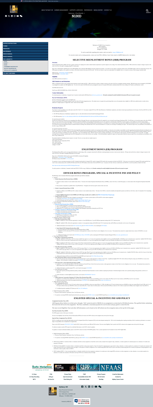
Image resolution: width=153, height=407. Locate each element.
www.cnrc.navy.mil (69, 158)
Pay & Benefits (80, 13)
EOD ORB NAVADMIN (88, 225)
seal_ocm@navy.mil (100, 260)
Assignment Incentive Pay (11, 66)
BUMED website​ (85, 337)
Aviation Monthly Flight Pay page (84, 200)
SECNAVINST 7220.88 (77, 198)
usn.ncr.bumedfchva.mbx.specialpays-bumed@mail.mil (118, 294)
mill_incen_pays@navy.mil (97, 95)
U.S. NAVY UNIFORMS (9, 73)
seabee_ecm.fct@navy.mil (106, 280)
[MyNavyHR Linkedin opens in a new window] (12, 16)
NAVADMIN (87, 234)
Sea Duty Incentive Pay (10, 68)
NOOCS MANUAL (8, 56)
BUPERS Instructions (9, 43)
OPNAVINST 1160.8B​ (63, 72)
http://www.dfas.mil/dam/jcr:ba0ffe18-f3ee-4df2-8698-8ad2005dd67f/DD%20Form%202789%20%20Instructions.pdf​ (84, 116)
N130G (5, 64)
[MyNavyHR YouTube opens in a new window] (18, 16)
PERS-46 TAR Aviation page (84, 201)
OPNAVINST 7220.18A (66, 198)
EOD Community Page (77, 225)
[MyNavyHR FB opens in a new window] (6, 16)
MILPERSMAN (7, 51)
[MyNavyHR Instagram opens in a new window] (14, 16)
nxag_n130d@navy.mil (118, 52)
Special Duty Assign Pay (10, 70)
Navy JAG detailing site (82, 288)
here (66, 78)
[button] (54, 1)
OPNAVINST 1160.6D (69, 324)
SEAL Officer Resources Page (97, 256)
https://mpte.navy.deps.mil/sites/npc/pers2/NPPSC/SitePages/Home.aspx (66, 165)
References (72, 13)
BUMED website (91, 294)
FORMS (5, 46)
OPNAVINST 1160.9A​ (62, 157)
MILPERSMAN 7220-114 (90, 274)
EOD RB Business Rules (79, 234)
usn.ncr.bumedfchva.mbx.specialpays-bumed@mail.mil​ (112, 337)
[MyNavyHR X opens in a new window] (9, 16)
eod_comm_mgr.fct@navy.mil (122, 234)
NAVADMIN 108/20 (64, 74)
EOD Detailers (104, 225)
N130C (5, 61)
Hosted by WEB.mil (66, 401)
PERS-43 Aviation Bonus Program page (106, 194)
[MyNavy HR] (14, 9)
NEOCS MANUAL (7, 54)
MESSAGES (6, 48)
